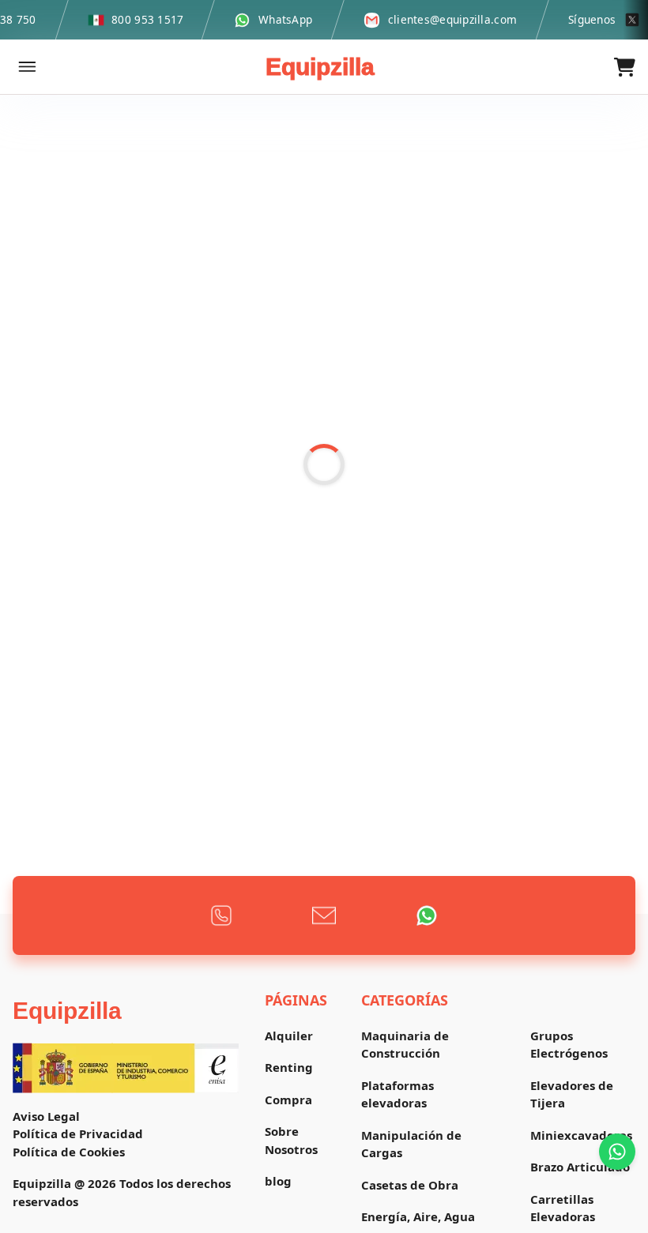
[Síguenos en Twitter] (632, 19)
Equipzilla (320, 67)
